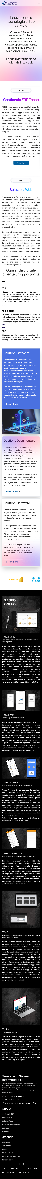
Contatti (5, 1149)
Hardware (5, 1132)
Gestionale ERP (8, 1114)
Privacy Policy (7, 1160)
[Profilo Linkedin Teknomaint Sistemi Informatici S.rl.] (18, 1164)
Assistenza (6, 1146)
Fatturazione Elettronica (11, 1156)
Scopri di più (21, 163)
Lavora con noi (7, 1153)
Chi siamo (6, 1142)
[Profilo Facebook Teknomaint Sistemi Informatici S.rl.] (23, 1164)
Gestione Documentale (11, 1125)
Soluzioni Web (7, 1121)
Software (5, 1128)
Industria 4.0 (7, 1117)
